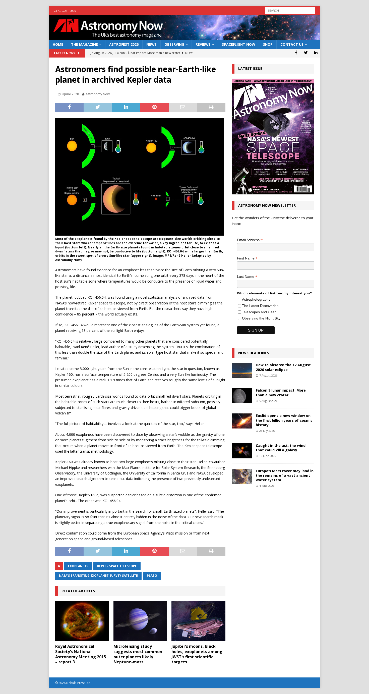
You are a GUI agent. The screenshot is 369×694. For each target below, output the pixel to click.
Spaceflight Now (238, 44)
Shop (268, 44)
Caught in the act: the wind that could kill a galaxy (280, 447)
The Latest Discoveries (260, 306)
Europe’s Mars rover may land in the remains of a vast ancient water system (285, 475)
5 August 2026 (268, 401)
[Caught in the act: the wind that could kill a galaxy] (242, 450)
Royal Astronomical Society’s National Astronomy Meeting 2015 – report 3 (80, 654)
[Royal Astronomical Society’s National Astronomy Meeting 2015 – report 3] (82, 621)
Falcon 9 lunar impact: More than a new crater (281, 392)
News (151, 44)
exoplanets (78, 566)
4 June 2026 (266, 486)
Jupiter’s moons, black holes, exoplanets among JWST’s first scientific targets (196, 654)
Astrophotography (256, 299)
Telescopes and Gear (259, 312)
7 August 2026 (268, 375)
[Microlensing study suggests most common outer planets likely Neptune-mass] (140, 621)
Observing (174, 44)
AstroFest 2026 (124, 44)
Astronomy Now (98, 94)
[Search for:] (290, 10)
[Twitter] (305, 52)
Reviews (203, 44)
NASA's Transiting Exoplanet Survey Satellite (98, 575)
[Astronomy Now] (184, 37)
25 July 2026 (267, 431)
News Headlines (253, 352)
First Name (247, 258)
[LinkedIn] (315, 52)
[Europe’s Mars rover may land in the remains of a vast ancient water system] (242, 476)
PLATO (152, 575)
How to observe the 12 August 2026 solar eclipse (283, 367)
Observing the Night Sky (261, 318)
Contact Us (291, 44)
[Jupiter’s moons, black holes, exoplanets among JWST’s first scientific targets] (198, 621)
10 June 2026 (267, 456)
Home (58, 44)
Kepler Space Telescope (117, 566)
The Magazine (84, 44)
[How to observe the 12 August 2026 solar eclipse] (242, 370)
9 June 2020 (70, 94)
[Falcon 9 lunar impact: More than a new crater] (242, 395)
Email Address (250, 240)
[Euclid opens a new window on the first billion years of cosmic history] (242, 421)
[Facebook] (296, 52)
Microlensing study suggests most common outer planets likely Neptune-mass (137, 654)
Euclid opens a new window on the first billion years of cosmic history (284, 420)
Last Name (247, 276)
